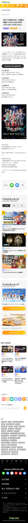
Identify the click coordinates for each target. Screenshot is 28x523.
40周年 (4, 422)
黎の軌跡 (15, 454)
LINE (18, 424)
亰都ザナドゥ (6, 442)
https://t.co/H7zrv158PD (8, 164)
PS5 (17, 426)
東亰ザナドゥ (6, 447)
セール (4, 438)
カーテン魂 (5, 435)
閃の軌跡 (15, 452)
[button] (26, 6)
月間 (22, 206)
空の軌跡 (13, 449)
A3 (10, 422)
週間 (14, 206)
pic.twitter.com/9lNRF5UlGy (9, 166)
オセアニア (5, 433)
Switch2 (12, 428)
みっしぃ (14, 440)
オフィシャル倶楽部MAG (18, 433)
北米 (4, 445)
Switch (4, 428)
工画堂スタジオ (12, 445)
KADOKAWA (11, 424)
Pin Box (5, 426)
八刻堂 (14, 442)
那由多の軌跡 (6, 452)
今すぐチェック (14, 308)
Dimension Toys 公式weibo (13, 66)
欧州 (14, 447)
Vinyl (4, 431)
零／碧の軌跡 (6, 454)
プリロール (5, 440)
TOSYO (19, 428)
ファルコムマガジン (15, 438)
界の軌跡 (5, 449)
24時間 (6, 206)
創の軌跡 (22, 442)
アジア (10, 431)
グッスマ (14, 435)
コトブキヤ (22, 435)
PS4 (11, 426)
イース (17, 431)
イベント (6, 28)
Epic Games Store (18, 422)
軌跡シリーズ (22, 449)
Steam (22, 426)
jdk (20, 28)
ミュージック (13, 28)
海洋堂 (20, 447)
